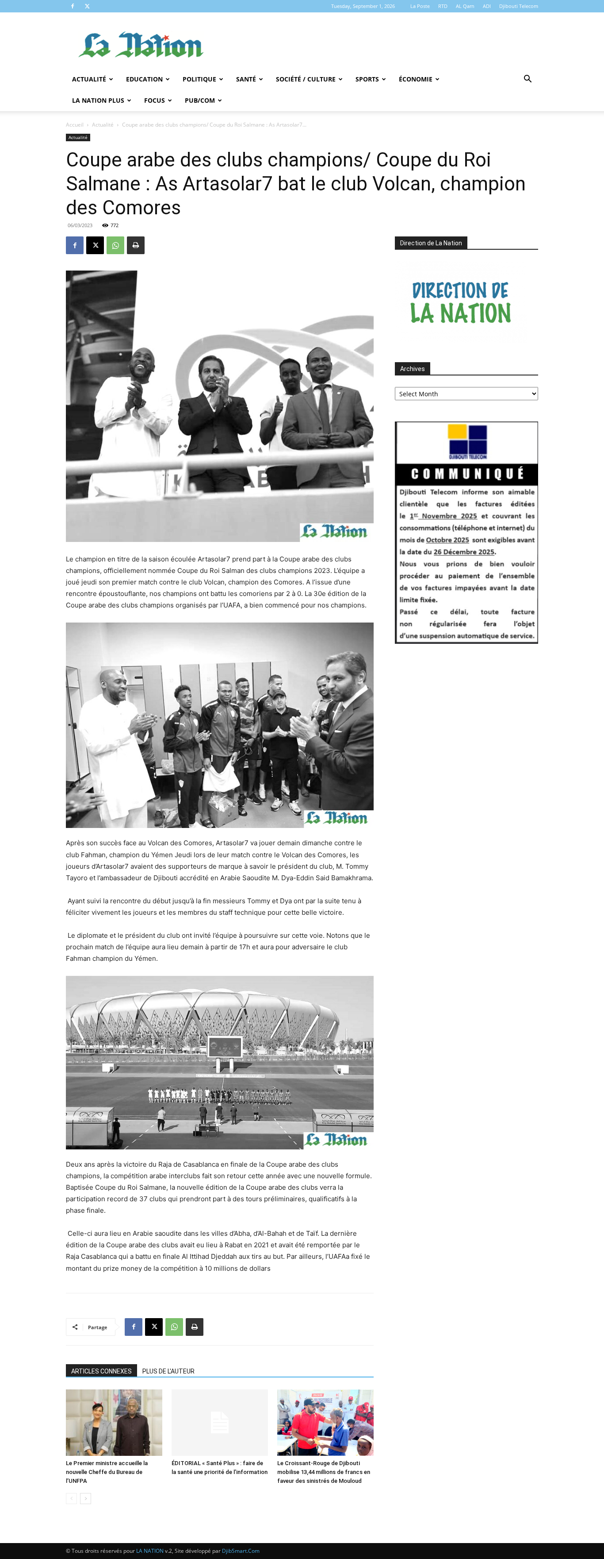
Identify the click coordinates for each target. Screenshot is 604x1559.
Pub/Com (200, 100)
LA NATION (150, 1551)
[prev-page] (71, 1498)
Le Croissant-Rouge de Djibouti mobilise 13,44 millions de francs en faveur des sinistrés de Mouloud (323, 1472)
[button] (527, 80)
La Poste (420, 6)
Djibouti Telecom (518, 6)
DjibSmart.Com (241, 1551)
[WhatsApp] (115, 245)
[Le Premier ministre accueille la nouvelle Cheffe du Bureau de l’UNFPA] (114, 1422)
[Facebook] (72, 6)
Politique (199, 79)
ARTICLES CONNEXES (101, 1371)
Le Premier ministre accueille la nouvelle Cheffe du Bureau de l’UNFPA (107, 1472)
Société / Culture (306, 79)
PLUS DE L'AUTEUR (168, 1371)
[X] (87, 6)
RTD (442, 6)
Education (144, 79)
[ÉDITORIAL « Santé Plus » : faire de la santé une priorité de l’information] (220, 1422)
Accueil (75, 124)
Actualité (89, 79)
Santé (246, 79)
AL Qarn (465, 6)
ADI (487, 6)
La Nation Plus (98, 100)
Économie (415, 79)
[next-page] (85, 1498)
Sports (367, 79)
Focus (154, 100)
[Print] (136, 245)
